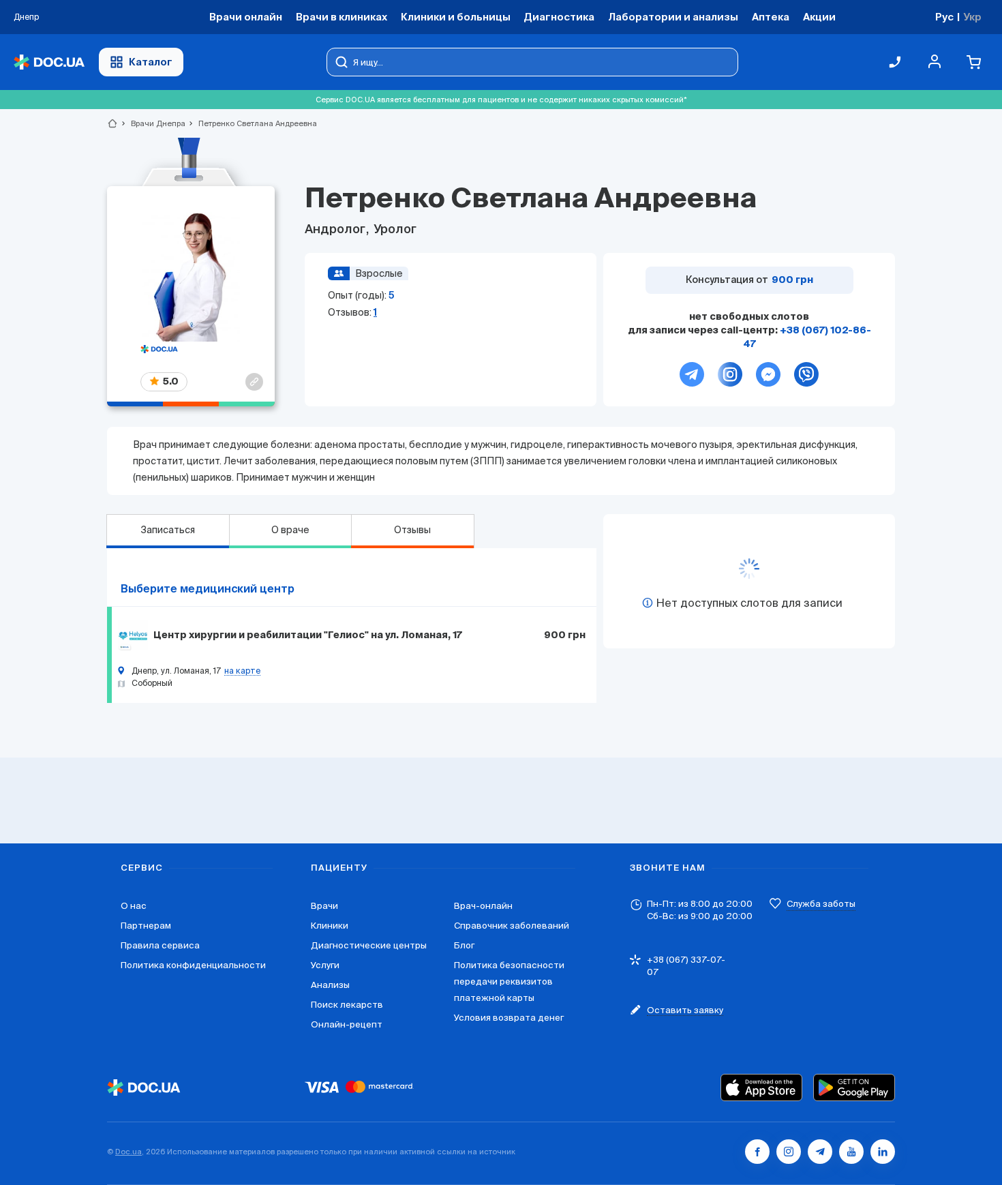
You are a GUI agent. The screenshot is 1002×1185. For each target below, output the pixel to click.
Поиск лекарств (347, 1005)
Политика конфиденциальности (193, 965)
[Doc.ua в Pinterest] (882, 1151)
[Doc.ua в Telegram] (820, 1151)
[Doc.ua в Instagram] (788, 1151)
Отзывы (412, 529)
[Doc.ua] (49, 62)
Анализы (330, 985)
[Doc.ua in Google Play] (854, 1087)
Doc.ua (128, 1152)
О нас (134, 906)
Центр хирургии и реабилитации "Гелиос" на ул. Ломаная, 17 (307, 635)
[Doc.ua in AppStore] (761, 1087)
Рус (944, 16)
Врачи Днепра (152, 123)
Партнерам (146, 925)
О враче (290, 529)
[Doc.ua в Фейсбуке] (757, 1151)
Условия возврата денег (509, 1017)
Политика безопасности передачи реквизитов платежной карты (509, 981)
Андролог (336, 230)
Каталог (150, 62)
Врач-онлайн (483, 906)
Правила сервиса (160, 945)
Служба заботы (821, 904)
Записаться (167, 529)
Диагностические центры (369, 945)
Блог (464, 945)
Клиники (329, 925)
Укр (972, 16)
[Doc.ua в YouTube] (851, 1151)
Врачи (324, 906)
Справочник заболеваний (511, 925)
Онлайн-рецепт (346, 1024)
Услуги (325, 965)
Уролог (393, 230)
